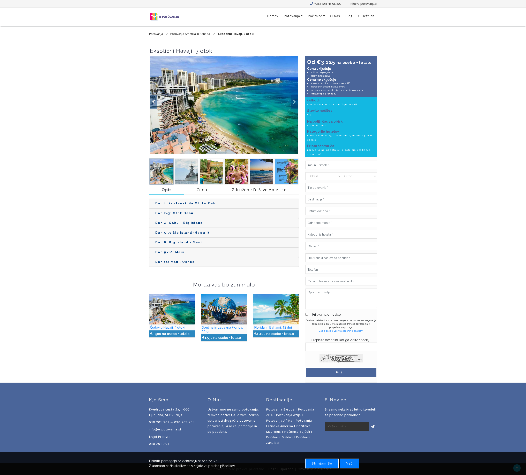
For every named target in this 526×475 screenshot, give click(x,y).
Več (349, 463)
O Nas (335, 16)
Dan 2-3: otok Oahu (174, 213)
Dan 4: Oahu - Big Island (179, 223)
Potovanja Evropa (280, 409)
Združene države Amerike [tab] (259, 189)
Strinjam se (322, 463)
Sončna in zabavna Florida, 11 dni (222, 329)
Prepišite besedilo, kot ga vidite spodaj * (341, 340)
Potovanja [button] (292, 16)
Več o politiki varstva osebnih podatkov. (341, 330)
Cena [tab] (202, 189)
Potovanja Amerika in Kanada (190, 34)
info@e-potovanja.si (363, 4)
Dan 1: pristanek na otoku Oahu (186, 203)
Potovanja (156, 34)
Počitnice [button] (315, 16)
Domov (272, 16)
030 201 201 (159, 444)
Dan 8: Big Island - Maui (178, 242)
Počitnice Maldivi (279, 437)
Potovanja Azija (288, 415)
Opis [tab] (166, 189)
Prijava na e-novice (326, 314)
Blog (349, 16)
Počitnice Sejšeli (297, 431)
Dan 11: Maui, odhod (175, 262)
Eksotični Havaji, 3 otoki (236, 34)
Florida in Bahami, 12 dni (273, 327)
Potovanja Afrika (279, 420)
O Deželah (366, 16)
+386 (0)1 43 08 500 (327, 4)
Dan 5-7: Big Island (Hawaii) (182, 233)
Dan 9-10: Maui (170, 252)
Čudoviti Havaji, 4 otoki (167, 327)
